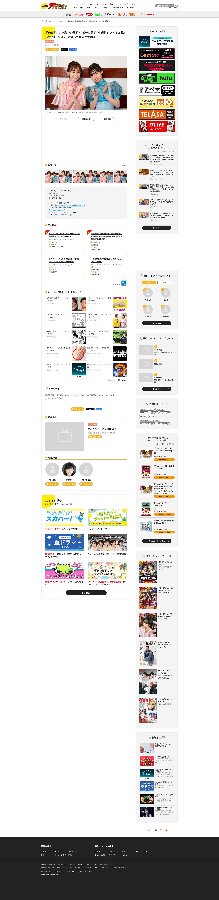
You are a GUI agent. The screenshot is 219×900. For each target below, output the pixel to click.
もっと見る (86, 592)
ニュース (75, 4)
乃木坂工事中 (160, 409)
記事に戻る (86, 119)
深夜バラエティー (51, 398)
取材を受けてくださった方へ (64, 867)
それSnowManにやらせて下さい (150, 420)
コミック (145, 4)
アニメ (57, 851)
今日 (149, 283)
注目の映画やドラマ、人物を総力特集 (58, 504)
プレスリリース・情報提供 (75, 864)
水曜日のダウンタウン (147, 409)
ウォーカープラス (58, 871)
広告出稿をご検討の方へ (47, 867)
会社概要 (43, 864)
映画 (104, 4)
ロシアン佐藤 (110, 395)
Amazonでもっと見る (157, 541)
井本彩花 (57, 395)
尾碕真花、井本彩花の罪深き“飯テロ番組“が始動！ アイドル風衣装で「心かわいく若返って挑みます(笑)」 (100, 21)
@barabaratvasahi (56, 210)
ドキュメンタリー (61, 855)
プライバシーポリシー (91, 864)
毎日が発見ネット (45, 871)
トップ (74, 7)
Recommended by (112, 380)
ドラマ (84, 4)
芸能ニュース (50, 21)
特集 (82, 7)
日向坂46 (152, 416)
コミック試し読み (116, 7)
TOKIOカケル (144, 412)
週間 (164, 283)
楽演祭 (91, 871)
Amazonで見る (164, 460)
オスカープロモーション (82, 395)
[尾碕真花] (52, 474)
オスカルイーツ (67, 395)
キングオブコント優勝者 (147, 423)
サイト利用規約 (87, 867)
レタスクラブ (82, 871)
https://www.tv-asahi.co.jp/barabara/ (69, 205)
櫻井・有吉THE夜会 (164, 423)
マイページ (52, 864)
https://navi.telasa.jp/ (63, 215)
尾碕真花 (49, 395)
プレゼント (130, 7)
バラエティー (95, 4)
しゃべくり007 (165, 412)
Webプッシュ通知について (101, 867)
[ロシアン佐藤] (86, 474)
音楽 (111, 4)
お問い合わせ (61, 864)
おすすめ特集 (53, 501)
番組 (88, 7)
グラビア (135, 4)
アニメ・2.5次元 (122, 4)
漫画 (105, 7)
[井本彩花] (69, 474)
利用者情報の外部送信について (120, 867)
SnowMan (143, 416)
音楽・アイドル (141, 851)
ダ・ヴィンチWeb (70, 871)
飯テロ (101, 395)
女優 (61, 398)
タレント (97, 7)
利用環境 (77, 867)
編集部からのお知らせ (106, 864)
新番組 (94, 395)
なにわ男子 (154, 412)
